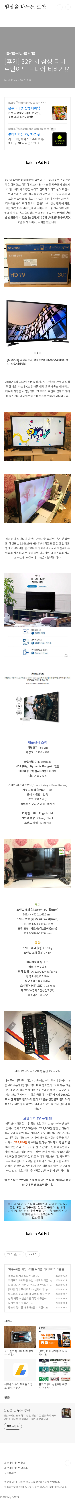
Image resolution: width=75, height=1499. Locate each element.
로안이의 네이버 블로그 (16, 1462)
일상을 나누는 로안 (25, 7)
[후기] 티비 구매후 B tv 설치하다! (26, 1289)
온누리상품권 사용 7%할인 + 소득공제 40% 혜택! (26, 115)
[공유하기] (15, 1254)
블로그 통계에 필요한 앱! (21, 1276)
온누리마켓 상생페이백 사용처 (26, 108)
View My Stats (9, 1497)
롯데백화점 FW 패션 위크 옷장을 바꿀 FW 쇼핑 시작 (26, 134)
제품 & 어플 (35, 1269)
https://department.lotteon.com (28, 128)
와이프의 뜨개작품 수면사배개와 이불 (28, 1280)
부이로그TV (10, 1472)
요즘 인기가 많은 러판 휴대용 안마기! (28, 1285)
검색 (59, 7)
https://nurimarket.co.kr (23, 102)
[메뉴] (68, 7)
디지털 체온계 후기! (18, 1303)
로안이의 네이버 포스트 (16, 1467)
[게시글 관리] (20, 1254)
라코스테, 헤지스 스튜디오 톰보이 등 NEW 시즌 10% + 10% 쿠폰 (26, 141)
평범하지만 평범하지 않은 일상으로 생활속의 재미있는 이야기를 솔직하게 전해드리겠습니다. (30, 1417)
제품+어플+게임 (17, 1269)
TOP (68, 1463)
